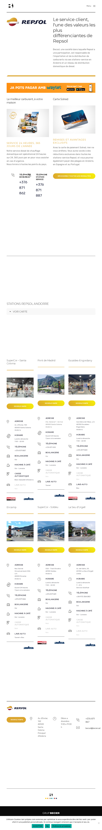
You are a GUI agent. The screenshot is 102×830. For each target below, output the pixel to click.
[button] (74, 176)
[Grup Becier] (10, 6)
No (47, 826)
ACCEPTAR (37, 826)
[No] (98, 823)
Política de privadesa (61, 826)
